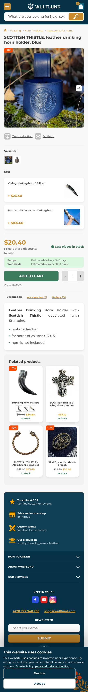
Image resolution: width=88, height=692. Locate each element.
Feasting (15, 30)
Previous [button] (9, 88)
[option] (44, 88)
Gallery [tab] (59, 297)
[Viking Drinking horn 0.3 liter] (26, 409)
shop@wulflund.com (60, 611)
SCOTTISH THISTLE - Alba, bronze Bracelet (25, 463)
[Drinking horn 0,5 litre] (19, 409)
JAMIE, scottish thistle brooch (62, 463)
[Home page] (5, 30)
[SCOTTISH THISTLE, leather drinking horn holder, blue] (8, 160)
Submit (44, 638)
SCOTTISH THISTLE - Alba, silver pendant (62, 404)
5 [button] (50, 123)
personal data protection (52, 666)
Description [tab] (14, 296)
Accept (39, 683)
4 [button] (47, 123)
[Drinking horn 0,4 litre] (32, 409)
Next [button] (79, 88)
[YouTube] (44, 599)
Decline (39, 673)
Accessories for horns (60, 30)
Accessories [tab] (37, 297)
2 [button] (41, 123)
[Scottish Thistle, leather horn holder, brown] (17, 160)
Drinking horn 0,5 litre (25, 402)
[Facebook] (35, 599)
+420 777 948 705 (26, 611)
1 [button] (38, 123)
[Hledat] (76, 16)
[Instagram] (52, 599)
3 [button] (44, 123)
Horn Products (34, 30)
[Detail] (72, 190)
